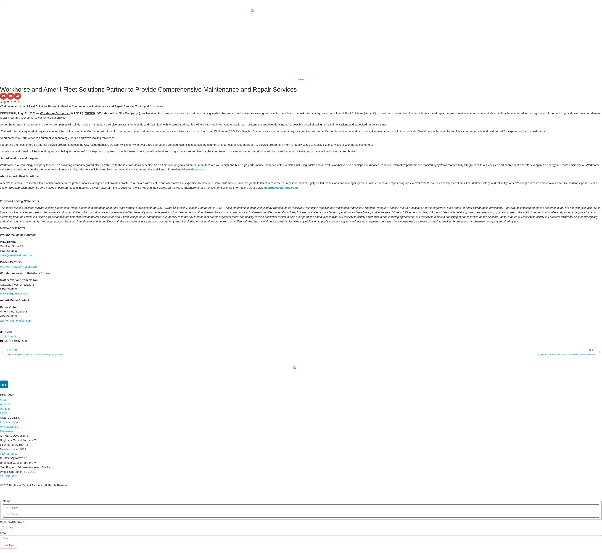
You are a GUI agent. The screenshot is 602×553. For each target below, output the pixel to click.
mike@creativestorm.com (16, 255)
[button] (3, 96)
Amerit (12, 336)
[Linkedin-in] (4, 384)
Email (3, 533)
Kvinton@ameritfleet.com (16, 320)
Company (12, 522)
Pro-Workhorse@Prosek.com (18, 266)
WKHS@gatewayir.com (14, 293)
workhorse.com (195, 169)
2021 (3, 336)
